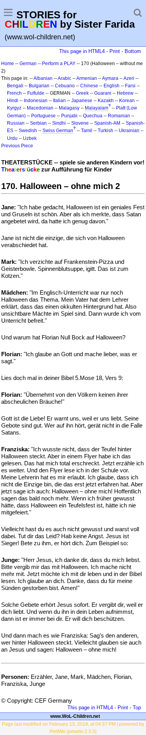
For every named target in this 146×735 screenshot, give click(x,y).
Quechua (92, 115)
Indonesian (35, 100)
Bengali (15, 85)
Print (114, 51)
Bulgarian (39, 85)
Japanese (81, 100)
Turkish (105, 130)
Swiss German (57, 130)
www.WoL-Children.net (75, 716)
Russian (16, 123)
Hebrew (125, 93)
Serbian (38, 123)
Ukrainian (129, 130)
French (14, 93)
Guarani (102, 93)
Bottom (133, 51)
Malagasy (69, 108)
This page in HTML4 (82, 51)
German (28, 63)
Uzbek (30, 138)
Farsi (130, 85)
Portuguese (43, 115)
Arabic (64, 78)
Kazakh (106, 100)
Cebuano (65, 85)
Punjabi (69, 115)
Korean (127, 100)
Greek (82, 93)
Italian (59, 100)
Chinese (89, 85)
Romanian (119, 115)
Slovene (80, 123)
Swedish (28, 130)
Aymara (110, 78)
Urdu (12, 138)
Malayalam (96, 108)
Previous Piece (17, 145)
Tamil (86, 130)
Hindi (12, 100)
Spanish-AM (107, 123)
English (112, 85)
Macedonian (40, 108)
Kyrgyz (14, 108)
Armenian (86, 78)
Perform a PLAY (59, 63)
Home (7, 63)
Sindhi (59, 123)
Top (137, 707)
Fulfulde (35, 93)
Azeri (128, 78)
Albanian (43, 78)
